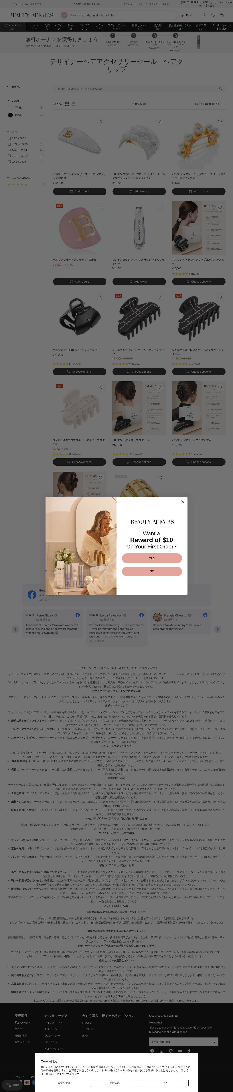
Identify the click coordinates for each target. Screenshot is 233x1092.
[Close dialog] (183, 502)
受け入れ (115, 1083)
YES (152, 558)
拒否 (165, 1083)
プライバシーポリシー (67, 1073)
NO (152, 571)
